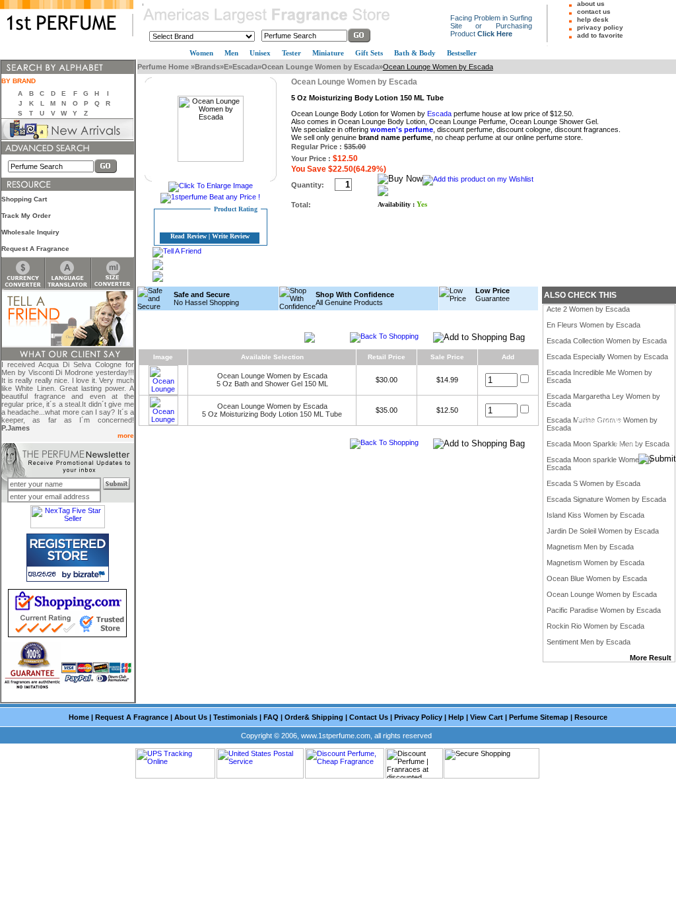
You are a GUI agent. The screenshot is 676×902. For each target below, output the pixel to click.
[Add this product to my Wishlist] (477, 179)
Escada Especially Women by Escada (607, 357)
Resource (590, 717)
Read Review (188, 236)
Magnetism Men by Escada (590, 547)
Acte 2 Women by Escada (588, 309)
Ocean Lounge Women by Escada (320, 67)
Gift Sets (369, 53)
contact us (594, 11)
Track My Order (26, 215)
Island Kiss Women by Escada (595, 515)
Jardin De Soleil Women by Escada (603, 531)
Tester (291, 53)
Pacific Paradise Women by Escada (604, 610)
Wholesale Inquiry (30, 232)
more (126, 435)
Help (456, 717)
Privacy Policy (418, 717)
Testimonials (235, 717)
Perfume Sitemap (538, 717)
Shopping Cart (24, 199)
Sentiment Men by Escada (588, 642)
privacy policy (600, 27)
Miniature (328, 53)
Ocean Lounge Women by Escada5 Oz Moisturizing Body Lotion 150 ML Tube (272, 410)
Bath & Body (415, 53)
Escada (244, 67)
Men (231, 53)
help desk (593, 19)
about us (591, 3)
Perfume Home (164, 67)
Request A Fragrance (35, 248)
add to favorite (600, 35)
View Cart (486, 717)
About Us (190, 717)
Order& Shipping (314, 717)
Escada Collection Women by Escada (607, 341)
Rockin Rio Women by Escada (595, 626)
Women (201, 53)
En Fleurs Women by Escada (593, 325)
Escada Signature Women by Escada (606, 499)
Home (79, 717)
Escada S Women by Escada (593, 483)
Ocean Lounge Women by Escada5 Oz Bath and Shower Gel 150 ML (272, 380)
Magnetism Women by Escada (595, 563)
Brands (207, 67)
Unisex (260, 53)
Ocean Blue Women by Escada (597, 578)
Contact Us (368, 717)
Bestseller (462, 53)
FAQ (271, 717)
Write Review (231, 236)
